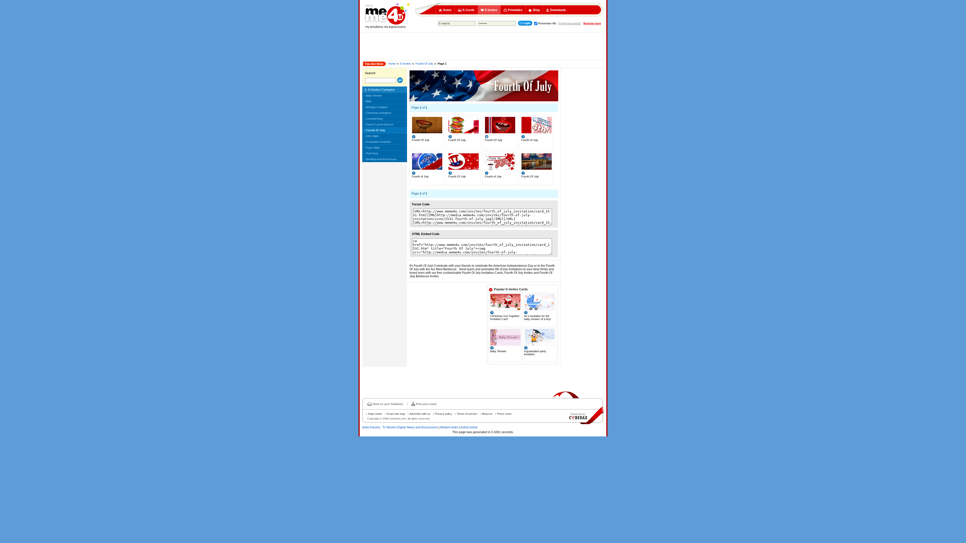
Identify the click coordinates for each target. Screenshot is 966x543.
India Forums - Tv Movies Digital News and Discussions (400, 427)
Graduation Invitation (378, 141)
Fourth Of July (424, 63)
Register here (592, 23)
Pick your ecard (426, 403)
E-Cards (468, 10)
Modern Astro (449, 427)
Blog (536, 10)
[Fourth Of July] (427, 132)
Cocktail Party (374, 118)
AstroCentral (468, 427)
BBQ (369, 101)
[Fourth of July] (536, 132)
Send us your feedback (388, 403)
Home (447, 10)
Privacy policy (443, 413)
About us (487, 413)
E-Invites (491, 10)
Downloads (558, 10)
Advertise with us (420, 413)
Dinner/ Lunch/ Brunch (379, 124)
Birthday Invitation (376, 107)
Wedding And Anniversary (381, 159)
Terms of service (467, 413)
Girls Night (372, 136)
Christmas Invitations (378, 112)
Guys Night (373, 147)
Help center (375, 413)
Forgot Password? (569, 23)
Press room (504, 413)
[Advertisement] (483, 46)
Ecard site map (396, 413)
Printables (515, 10)
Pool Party (372, 153)
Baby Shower (374, 95)
